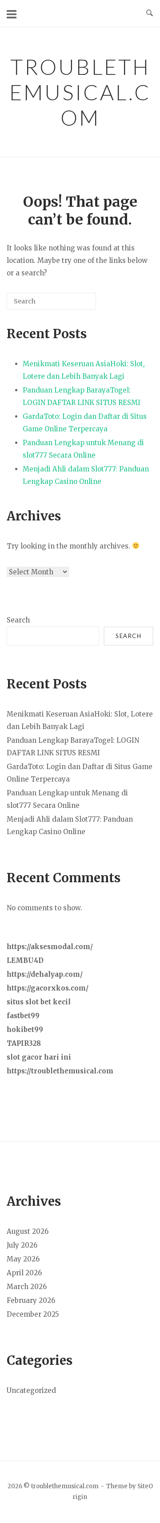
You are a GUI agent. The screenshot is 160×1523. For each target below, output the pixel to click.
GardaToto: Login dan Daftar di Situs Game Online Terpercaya (85, 422)
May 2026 (23, 1259)
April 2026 (24, 1273)
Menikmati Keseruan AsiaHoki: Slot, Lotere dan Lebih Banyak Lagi (84, 370)
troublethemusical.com (80, 92)
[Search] (76, 304)
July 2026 (22, 1245)
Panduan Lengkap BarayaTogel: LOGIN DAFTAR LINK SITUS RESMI (81, 396)
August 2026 (27, 1231)
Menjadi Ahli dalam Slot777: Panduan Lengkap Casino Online (86, 475)
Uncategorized (31, 1390)
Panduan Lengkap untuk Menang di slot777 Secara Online (83, 448)
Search (18, 620)
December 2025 (33, 1314)
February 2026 (31, 1300)
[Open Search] (149, 13)
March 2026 (27, 1286)
